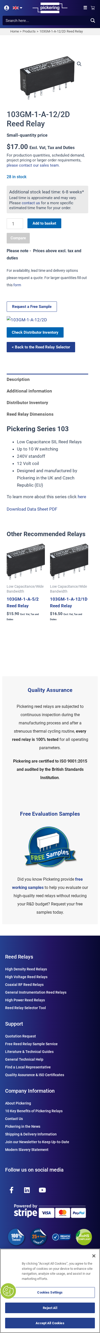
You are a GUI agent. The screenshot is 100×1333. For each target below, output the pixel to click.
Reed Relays (19, 957)
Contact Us (14, 1119)
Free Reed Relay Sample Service (31, 1044)
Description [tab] (18, 379)
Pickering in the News (22, 1126)
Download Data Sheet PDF (32, 509)
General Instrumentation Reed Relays (35, 992)
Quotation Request (20, 1036)
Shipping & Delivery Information (31, 1134)
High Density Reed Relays (26, 969)
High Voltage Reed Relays (26, 977)
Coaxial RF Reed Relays (24, 985)
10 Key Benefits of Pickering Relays (34, 1111)
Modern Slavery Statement (26, 1150)
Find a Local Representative (28, 1067)
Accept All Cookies (50, 1323)
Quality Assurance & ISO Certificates (34, 1075)
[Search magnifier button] (92, 20)
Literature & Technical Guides (29, 1052)
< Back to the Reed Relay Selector (41, 347)
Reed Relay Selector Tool (25, 1008)
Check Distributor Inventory (35, 332)
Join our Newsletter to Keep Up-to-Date (37, 1142)
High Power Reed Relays (25, 1000)
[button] (85, 7)
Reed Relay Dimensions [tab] (30, 414)
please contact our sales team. (33, 165)
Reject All (50, 1308)
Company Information (30, 1091)
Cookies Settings (50, 1292)
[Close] (93, 1256)
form (17, 285)
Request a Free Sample (32, 306)
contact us (31, 203)
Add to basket (44, 223)
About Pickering (18, 1103)
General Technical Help (24, 1059)
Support (14, 1024)
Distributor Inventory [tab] (27, 402)
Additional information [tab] (29, 391)
